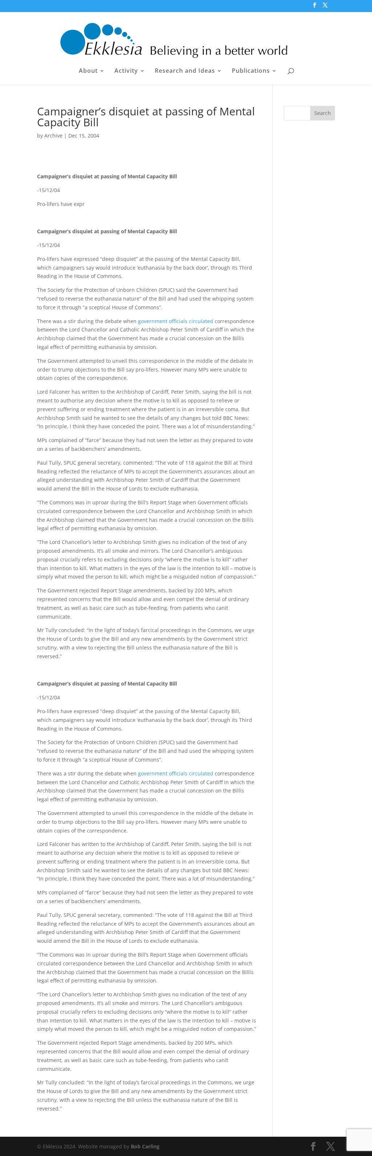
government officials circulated (175, 321)
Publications (251, 71)
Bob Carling (145, 1146)
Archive (53, 135)
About (88, 71)
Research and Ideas (185, 71)
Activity (126, 71)
